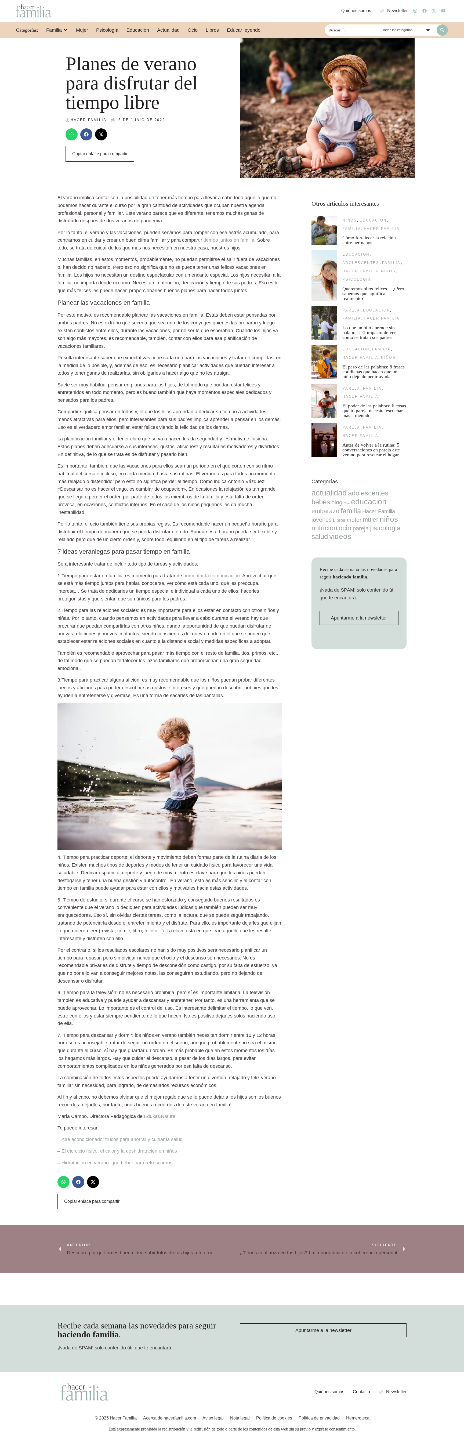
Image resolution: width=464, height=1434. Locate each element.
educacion (373, 220)
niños (349, 220)
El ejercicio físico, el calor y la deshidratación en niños (119, 1151)
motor (354, 520)
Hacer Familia (382, 229)
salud (319, 537)
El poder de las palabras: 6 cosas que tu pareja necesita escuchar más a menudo (374, 410)
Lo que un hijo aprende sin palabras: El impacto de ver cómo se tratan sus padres (369, 332)
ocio (345, 528)
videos (340, 536)
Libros (339, 520)
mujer (370, 519)
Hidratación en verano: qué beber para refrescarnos (116, 1162)
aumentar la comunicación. (212, 575)
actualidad (329, 492)
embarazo (325, 511)
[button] (72, 134)
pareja (351, 310)
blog (336, 502)
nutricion (324, 528)
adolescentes (360, 263)
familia (351, 229)
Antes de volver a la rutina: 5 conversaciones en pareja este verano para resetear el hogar (371, 449)
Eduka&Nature (159, 1116)
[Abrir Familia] (65, 30)
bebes (320, 502)
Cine (347, 503)
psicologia (356, 279)
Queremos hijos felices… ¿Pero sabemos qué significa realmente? (373, 293)
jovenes (321, 519)
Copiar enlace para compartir (100, 153)
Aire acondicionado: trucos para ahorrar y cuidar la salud (122, 1139)
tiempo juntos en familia (229, 240)
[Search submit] (442, 30)
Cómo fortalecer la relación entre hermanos (369, 240)
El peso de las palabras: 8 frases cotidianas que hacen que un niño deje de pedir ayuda (373, 371)
